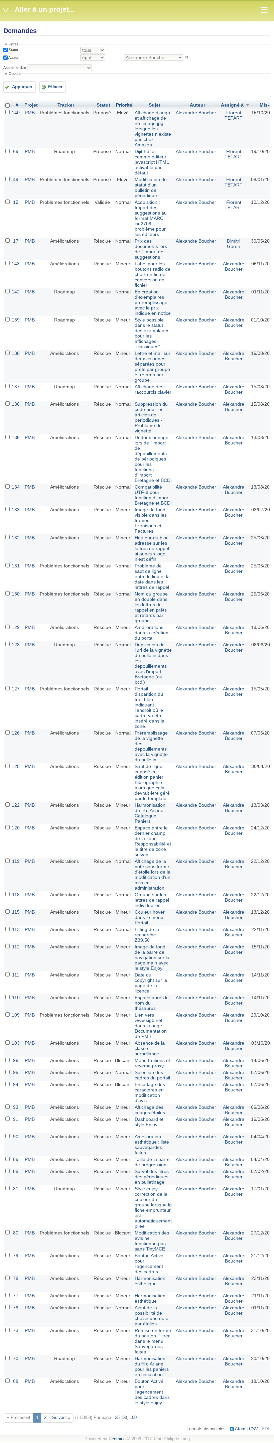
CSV (253, 1429)
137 (16, 386)
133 (16, 509)
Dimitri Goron (233, 243)
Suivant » (61, 1417)
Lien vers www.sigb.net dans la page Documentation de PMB (151, 1025)
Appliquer (22, 87)
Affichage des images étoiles (150, 1109)
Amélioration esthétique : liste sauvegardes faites (152, 1144)
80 (15, 1232)
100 (133, 1417)
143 (16, 263)
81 (15, 1188)
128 (16, 644)
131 (16, 565)
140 (16, 112)
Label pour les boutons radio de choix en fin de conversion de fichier (152, 274)
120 (16, 827)
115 (16, 912)
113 (16, 929)
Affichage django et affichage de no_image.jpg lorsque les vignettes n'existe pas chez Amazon (153, 128)
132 (16, 537)
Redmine (117, 1439)
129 (16, 627)
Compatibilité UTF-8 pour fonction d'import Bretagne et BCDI (153, 495)
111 (15, 974)
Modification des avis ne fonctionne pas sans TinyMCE (152, 1241)
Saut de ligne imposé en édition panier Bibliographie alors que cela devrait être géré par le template (152, 782)
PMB (30, 112)
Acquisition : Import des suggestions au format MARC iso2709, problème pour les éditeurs (151, 218)
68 (15, 1381)
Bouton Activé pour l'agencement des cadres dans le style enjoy (152, 1392)
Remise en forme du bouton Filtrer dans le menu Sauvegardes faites (153, 1341)
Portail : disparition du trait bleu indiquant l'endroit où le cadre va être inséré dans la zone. (149, 707)
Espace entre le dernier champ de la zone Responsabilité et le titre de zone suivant (153, 841)
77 (15, 1295)
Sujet (154, 105)
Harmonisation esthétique (150, 1281)
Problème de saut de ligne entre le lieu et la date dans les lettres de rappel (152, 576)
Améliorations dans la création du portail (151, 633)
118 (16, 894)
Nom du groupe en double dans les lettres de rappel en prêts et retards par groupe (151, 607)
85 (15, 1171)
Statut (13, 50)
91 (15, 1119)
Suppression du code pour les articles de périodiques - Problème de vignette (151, 417)
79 (15, 1255)
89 (15, 1159)
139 (16, 319)
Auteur (13, 57)
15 (15, 202)
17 (15, 241)
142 (16, 291)
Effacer (55, 87)
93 (15, 1107)
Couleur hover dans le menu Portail (150, 917)
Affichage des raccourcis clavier (153, 389)
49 (15, 179)
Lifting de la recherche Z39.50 (147, 935)
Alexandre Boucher (196, 112)
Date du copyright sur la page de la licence (151, 983)
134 (16, 487)
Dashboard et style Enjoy (149, 1122)
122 (16, 805)
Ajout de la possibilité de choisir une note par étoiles (151, 1315)
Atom (240, 1429)
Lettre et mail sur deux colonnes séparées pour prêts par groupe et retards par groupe (152, 367)
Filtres (14, 44)
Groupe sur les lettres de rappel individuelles (152, 900)
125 (16, 766)
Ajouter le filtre (14, 67)
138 (16, 353)
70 (15, 1358)
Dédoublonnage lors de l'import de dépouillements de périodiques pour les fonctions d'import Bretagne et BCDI (153, 459)
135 (16, 437)
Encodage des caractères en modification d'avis (150, 1092)
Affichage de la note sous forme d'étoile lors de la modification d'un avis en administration (152, 875)
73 (15, 1330)
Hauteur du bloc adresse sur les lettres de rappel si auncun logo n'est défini (152, 548)
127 (16, 688)
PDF (266, 1429)
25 (117, 1417)
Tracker (65, 105)
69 (15, 151)
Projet (31, 105)
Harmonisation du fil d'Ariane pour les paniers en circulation (152, 1366)
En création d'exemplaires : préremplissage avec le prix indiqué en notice (153, 302)
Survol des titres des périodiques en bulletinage (152, 1177)
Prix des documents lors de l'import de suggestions (151, 249)
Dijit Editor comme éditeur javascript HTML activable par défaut (152, 162)
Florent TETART (234, 115)
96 (15, 1060)
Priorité (124, 105)
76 (15, 1307)
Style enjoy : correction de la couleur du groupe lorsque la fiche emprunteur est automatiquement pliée (153, 1207)
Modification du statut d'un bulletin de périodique (151, 187)
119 (16, 861)
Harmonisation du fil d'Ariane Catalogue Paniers (150, 813)
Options (15, 74)
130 (16, 594)
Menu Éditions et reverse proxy (152, 1063)
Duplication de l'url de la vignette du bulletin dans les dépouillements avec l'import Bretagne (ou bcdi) (153, 663)
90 (15, 1136)
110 (16, 997)
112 (16, 946)
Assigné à (232, 105)
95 (15, 1072)
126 (16, 733)
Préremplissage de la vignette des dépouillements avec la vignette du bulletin (151, 746)
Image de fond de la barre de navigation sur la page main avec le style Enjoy (152, 957)
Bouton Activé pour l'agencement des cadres (149, 1263)
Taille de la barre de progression (152, 1162)
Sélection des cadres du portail (152, 1075)
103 (16, 1043)
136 (16, 404)
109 (16, 1015)
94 (15, 1084)
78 (15, 1278)
